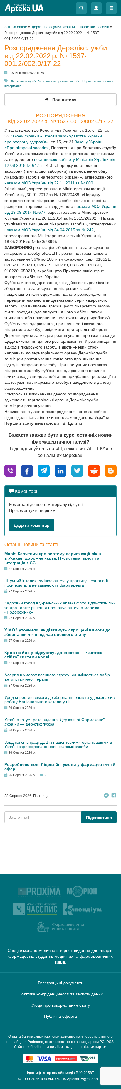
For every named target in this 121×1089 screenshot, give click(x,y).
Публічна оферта (60, 1016)
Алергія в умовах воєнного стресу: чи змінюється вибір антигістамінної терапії (57, 677)
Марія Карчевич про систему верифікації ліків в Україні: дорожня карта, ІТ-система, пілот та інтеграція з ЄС (52, 558)
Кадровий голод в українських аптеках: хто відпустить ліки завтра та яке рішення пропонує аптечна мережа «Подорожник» (60, 607)
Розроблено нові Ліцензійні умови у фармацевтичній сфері (59, 766)
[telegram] (44, 470)
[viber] (10, 470)
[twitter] (77, 470)
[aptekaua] (111, 470)
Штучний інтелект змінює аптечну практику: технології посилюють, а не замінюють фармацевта (56, 582)
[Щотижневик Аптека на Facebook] (114, 796)
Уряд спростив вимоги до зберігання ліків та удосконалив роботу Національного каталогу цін (59, 699)
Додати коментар (32, 525)
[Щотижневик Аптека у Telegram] (106, 796)
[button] (81, 8)
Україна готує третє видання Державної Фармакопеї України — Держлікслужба (54, 721)
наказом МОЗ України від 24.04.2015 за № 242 (49, 229)
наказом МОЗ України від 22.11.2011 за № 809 (48, 183)
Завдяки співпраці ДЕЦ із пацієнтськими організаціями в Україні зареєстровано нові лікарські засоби (58, 744)
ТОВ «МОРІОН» (53, 1079)
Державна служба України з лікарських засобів (45, 81)
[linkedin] (60, 470)
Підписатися (99, 817)
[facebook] (27, 470)
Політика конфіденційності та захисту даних (61, 994)
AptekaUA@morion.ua (85, 1079)
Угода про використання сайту (60, 1005)
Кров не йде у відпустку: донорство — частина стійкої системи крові (53, 654)
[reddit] (94, 470)
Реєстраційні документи (60, 983)
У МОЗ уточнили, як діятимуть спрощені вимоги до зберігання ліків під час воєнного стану (57, 632)
